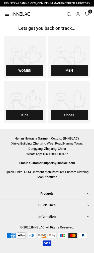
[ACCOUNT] (77, 14)
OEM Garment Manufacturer (44, 172)
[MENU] (7, 14)
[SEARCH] (68, 14)
